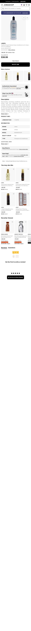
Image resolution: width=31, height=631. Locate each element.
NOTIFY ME (15, 64)
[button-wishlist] (26, 5)
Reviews (4, 248)
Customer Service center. (19, 156)
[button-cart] (29, 5)
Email (3, 156)
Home (3, 161)
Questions (11, 248)
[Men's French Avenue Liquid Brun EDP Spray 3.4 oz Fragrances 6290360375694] (12, 222)
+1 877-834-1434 (24, 155)
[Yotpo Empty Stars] (4, 50)
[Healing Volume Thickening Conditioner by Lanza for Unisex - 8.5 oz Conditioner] (28, 194)
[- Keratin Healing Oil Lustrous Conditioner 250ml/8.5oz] (14, 194)
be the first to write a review (15, 277)
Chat (7, 156)
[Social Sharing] (23, 17)
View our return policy (23, 149)
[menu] (2, 5)
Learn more (18, 88)
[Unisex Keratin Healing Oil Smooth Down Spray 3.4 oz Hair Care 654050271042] (28, 169)
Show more (4, 113)
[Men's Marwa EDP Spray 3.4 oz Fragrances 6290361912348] (26, 222)
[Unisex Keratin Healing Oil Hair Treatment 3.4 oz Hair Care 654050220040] (14, 169)
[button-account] (24, 5)
